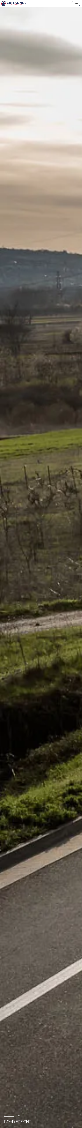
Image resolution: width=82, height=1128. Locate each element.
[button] (75, 3)
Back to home (9, 1116)
